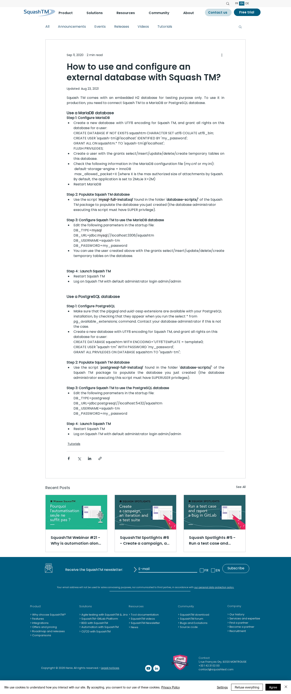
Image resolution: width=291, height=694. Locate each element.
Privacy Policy (170, 687)
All (47, 27)
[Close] (285, 687)
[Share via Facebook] (69, 458)
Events (100, 27)
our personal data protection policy (214, 587)
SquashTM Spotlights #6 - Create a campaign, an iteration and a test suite (144, 540)
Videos (143, 27)
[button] (69, 13)
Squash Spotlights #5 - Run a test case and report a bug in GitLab (212, 540)
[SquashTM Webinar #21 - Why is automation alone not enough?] (76, 512)
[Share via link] (100, 458)
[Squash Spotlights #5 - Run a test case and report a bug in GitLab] (214, 512)
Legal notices (110, 668)
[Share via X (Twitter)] (79, 458)
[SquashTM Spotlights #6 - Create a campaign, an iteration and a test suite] (145, 512)
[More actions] (221, 55)
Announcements (72, 27)
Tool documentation (144, 615)
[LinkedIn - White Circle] (156, 668)
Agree (273, 687)
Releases (121, 27)
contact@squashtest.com (216, 669)
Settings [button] (222, 687)
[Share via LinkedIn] (90, 458)
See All (241, 487)
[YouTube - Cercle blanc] (148, 668)
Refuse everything (247, 687)
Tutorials (164, 27)
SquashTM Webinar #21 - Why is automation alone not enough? (76, 540)
